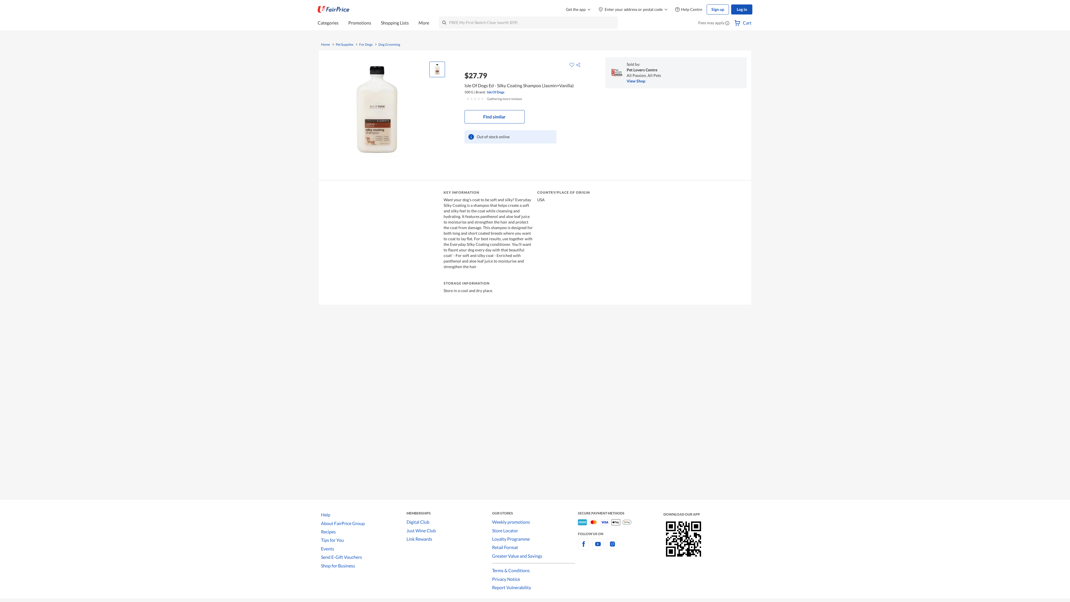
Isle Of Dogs (495, 92)
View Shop (636, 81)
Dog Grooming (389, 44)
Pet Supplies (344, 44)
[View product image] (437, 69)
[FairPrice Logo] (333, 9)
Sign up (717, 9)
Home (325, 44)
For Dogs (366, 44)
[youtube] (598, 547)
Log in (742, 9)
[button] (727, 23)
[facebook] (583, 547)
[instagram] (612, 547)
